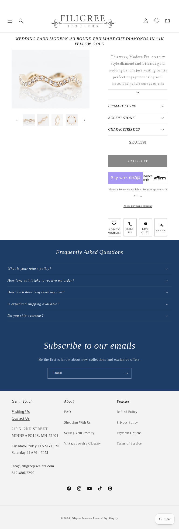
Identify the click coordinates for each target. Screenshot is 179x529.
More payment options (138, 206)
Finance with (153, 178)
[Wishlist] (156, 21)
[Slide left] (17, 120)
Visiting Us (21, 412)
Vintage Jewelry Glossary (82, 443)
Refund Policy (127, 412)
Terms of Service (129, 443)
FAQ (67, 412)
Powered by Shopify (105, 518)
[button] (10, 21)
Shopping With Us (77, 422)
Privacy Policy (127, 422)
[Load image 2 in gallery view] (43, 120)
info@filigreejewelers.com (33, 466)
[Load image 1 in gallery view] (29, 120)
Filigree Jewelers (82, 518)
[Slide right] (84, 120)
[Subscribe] (126, 373)
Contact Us (21, 418)
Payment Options (129, 433)
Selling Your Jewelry (79, 433)
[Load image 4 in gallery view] (72, 120)
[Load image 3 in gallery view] (57, 120)
